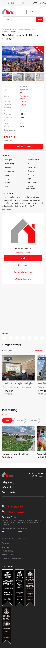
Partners (5, 543)
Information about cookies (12, 559)
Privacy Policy (7, 551)
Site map (5, 547)
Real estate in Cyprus (9, 29)
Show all (38, 351)
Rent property (8, 492)
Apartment (5, 31)
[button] (41, 59)
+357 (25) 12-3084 (23, 252)
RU (9, 3)
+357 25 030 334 (36, 473)
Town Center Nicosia (24, 97)
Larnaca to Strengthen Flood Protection (15, 455)
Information (7, 487)
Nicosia (32, 29)
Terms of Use (7, 555)
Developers (8, 160)
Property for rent (23, 29)
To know (23, 101)
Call (23, 258)
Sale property (8, 482)
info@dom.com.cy (38, 476)
